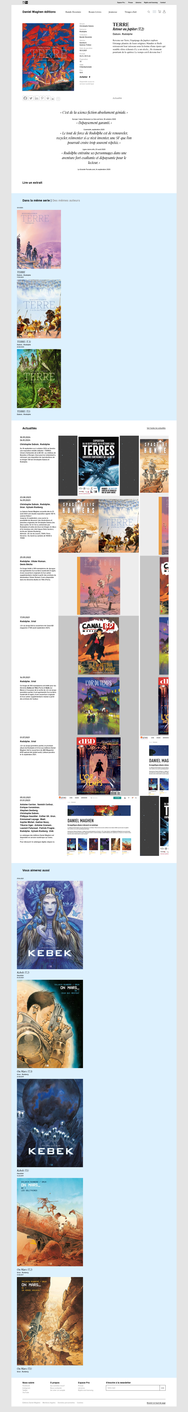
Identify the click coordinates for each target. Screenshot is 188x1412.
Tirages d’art (131, 11)
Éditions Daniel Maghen (31, 1403)
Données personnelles (66, 1403)
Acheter (84, 76)
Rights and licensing (151, 2)
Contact (163, 2)
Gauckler (20, 975)
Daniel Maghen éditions (39, 11)
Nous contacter (56, 1388)
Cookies (80, 1403)
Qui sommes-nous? (57, 1386)
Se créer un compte (57, 1390)
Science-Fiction (85, 45)
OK (162, 1387)
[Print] (47, 98)
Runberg (25, 1074)
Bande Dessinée (73, 11)
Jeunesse (113, 11)
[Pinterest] (42, 98)
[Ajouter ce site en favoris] (58, 99)
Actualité (117, 98)
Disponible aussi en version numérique (87, 82)
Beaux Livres (95, 11)
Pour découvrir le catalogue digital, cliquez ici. (37, 842)
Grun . (19, 1074)
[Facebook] (25, 98)
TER (29, 459)
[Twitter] (30, 98)
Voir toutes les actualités (156, 428)
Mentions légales (49, 1403)
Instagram (26, 1388)
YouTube (25, 1392)
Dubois (117, 34)
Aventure (83, 43)
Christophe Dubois (87, 26)
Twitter (25, 1390)
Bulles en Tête (39, 579)
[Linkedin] (36, 98)
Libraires (138, 2)
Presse (130, 2)
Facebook (26, 1386)
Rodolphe (83, 31)
